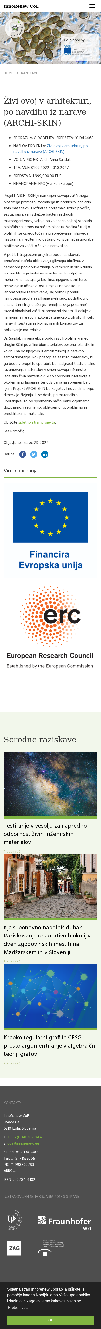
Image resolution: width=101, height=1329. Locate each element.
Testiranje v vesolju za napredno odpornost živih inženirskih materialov (45, 834)
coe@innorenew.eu (23, 1143)
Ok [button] (50, 1320)
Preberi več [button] (18, 1307)
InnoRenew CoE (21, 6)
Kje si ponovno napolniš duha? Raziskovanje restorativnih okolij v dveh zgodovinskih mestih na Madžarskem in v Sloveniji (47, 940)
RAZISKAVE (29, 73)
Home (8, 73)
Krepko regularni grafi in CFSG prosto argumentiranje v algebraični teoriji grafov (50, 1046)
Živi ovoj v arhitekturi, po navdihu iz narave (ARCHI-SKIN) (50, 149)
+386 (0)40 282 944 (25, 1137)
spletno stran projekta (36, 422)
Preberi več (12, 851)
